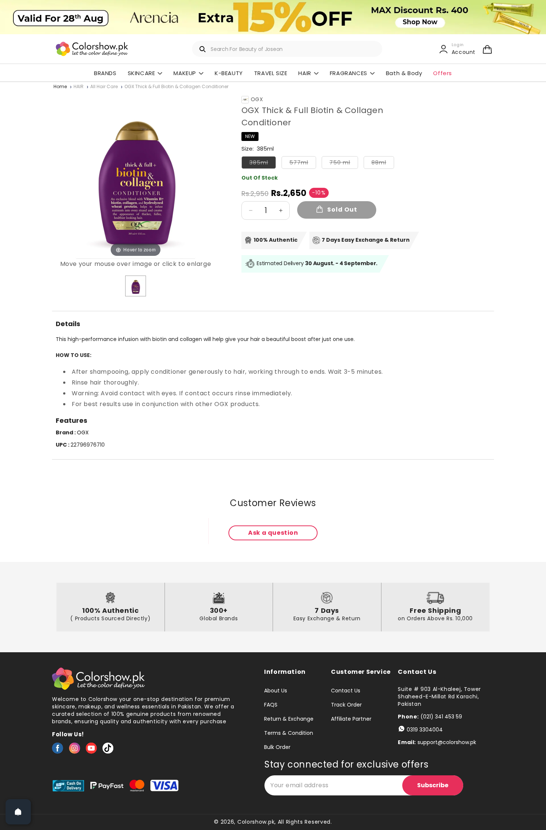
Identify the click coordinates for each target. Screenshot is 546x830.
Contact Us (345, 691)
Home (60, 87)
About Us (275, 691)
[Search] (203, 49)
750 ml (343, 163)
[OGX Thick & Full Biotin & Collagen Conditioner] (135, 286)
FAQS (270, 704)
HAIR (79, 87)
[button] (487, 49)
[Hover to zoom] (135, 174)
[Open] (18, 811)
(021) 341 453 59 (441, 716)
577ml (302, 163)
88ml (382, 163)
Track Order (346, 704)
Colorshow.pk (255, 822)
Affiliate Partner (351, 719)
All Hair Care (104, 87)
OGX (257, 99)
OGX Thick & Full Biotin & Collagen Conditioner (176, 87)
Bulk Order (277, 747)
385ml (262, 163)
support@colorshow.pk (446, 742)
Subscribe (432, 785)
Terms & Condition (288, 733)
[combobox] (287, 49)
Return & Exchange (288, 719)
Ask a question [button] (273, 532)
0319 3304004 (425, 729)
